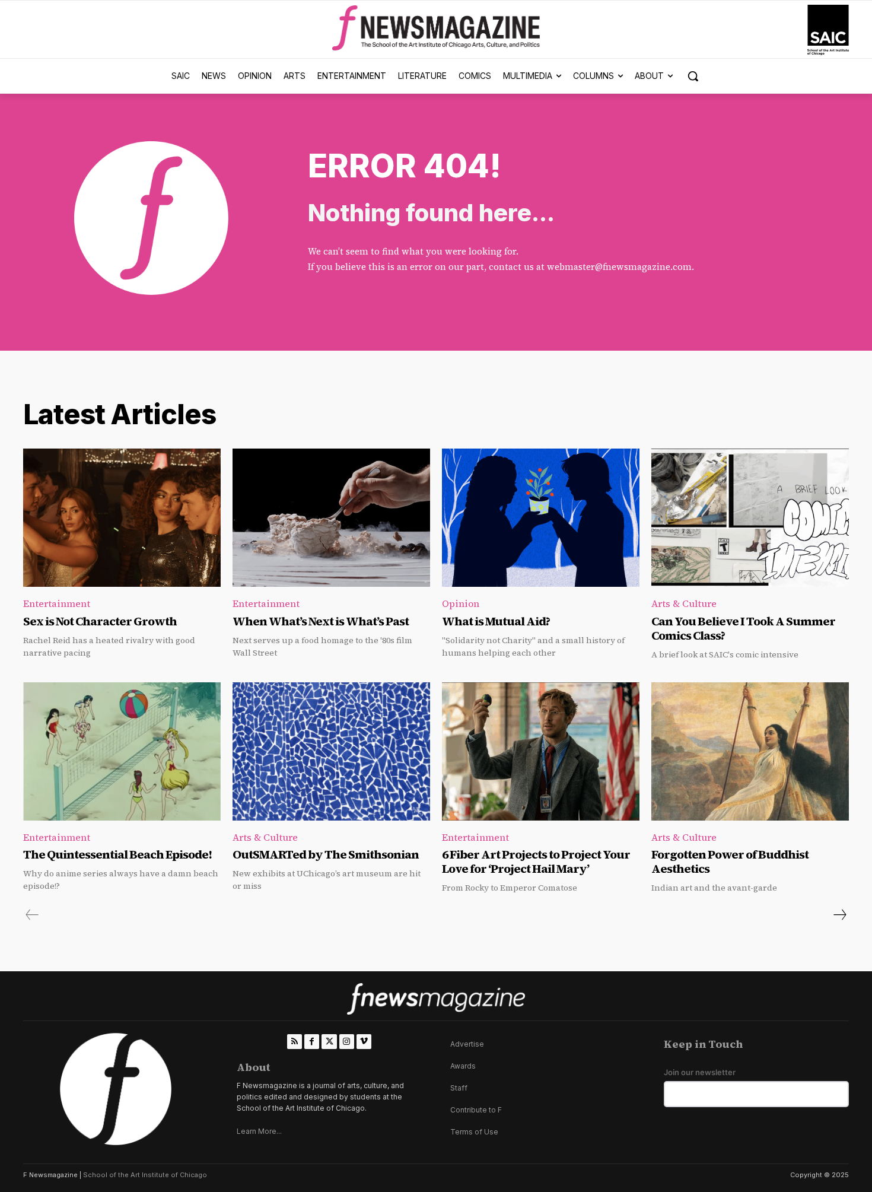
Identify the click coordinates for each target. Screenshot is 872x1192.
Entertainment (56, 603)
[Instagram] (346, 1041)
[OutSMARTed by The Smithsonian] (331, 751)
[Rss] (294, 1041)
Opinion (460, 603)
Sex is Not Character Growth (100, 621)
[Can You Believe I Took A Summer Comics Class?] (750, 518)
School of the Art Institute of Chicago (145, 1175)
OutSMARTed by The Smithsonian (326, 854)
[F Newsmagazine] (828, 30)
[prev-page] (32, 915)
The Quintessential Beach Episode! (118, 854)
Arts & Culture (684, 603)
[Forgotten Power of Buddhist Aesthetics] (750, 751)
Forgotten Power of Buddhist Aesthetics (730, 861)
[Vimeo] (364, 1041)
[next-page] (839, 915)
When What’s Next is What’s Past (321, 621)
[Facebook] (311, 1041)
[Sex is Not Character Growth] (122, 518)
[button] (693, 76)
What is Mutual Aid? (496, 621)
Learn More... (259, 1131)
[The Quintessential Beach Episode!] (122, 751)
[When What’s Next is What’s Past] (331, 518)
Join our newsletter (700, 1072)
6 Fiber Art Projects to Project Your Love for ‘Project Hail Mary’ (536, 861)
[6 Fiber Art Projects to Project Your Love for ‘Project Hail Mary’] (540, 751)
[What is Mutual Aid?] (540, 518)
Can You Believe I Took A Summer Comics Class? (743, 628)
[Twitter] (329, 1041)
